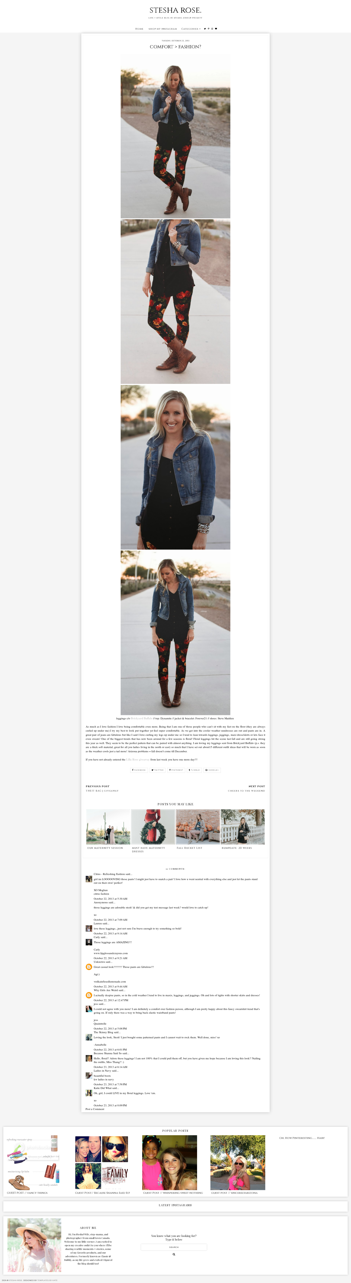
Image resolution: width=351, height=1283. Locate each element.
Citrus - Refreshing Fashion (109, 874)
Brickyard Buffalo (141, 718)
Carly (97, 937)
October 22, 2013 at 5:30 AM (110, 898)
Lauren (98, 923)
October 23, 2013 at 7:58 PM (110, 1084)
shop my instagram (163, 29)
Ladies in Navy (102, 1070)
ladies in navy (106, 1079)
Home (139, 29)
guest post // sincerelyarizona (234, 1193)
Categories (189, 29)
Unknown (99, 961)
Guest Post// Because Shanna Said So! (102, 1193)
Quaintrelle (100, 1023)
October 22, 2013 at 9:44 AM (110, 986)
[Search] (174, 1254)
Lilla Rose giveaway (137, 759)
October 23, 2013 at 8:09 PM (110, 1105)
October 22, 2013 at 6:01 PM (110, 1049)
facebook (140, 770)
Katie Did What (103, 1088)
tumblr (195, 770)
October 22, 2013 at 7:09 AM (110, 919)
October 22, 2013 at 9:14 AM (110, 933)
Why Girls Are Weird (106, 990)
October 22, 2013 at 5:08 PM (110, 1028)
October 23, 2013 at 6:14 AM (110, 1067)
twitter (159, 770)
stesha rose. (175, 10)
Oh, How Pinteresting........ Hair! (301, 1138)
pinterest (177, 770)
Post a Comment (95, 1109)
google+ (214, 770)
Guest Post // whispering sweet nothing (173, 1193)
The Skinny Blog (103, 1032)
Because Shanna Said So (108, 1053)
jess (96, 1004)
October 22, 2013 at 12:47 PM (111, 1000)
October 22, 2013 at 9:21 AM (110, 958)
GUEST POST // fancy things (27, 1193)
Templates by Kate (47, 1280)
